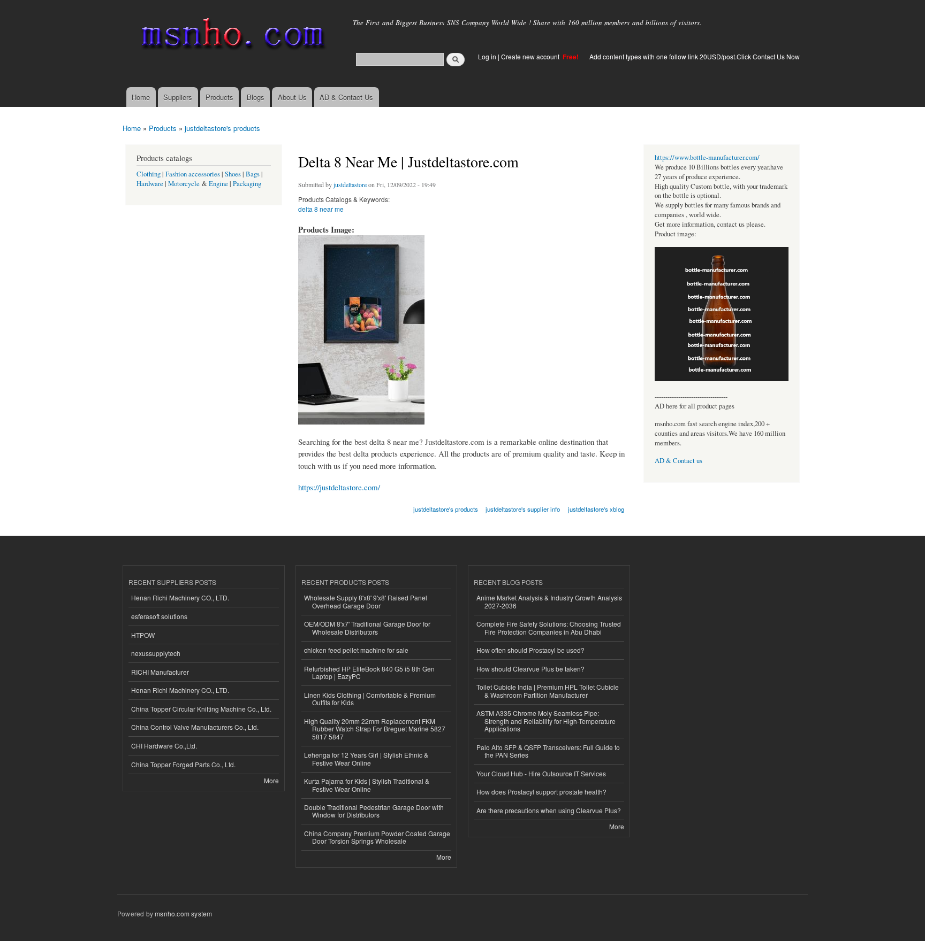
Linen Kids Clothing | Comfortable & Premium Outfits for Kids (370, 698)
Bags (253, 174)
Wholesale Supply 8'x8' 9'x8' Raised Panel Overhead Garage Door (365, 601)
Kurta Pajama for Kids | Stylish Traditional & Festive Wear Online (366, 784)
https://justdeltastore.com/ (339, 487)
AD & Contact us (678, 460)
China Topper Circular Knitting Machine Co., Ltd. (201, 708)
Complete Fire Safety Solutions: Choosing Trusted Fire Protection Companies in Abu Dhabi (548, 627)
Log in (487, 56)
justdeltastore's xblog (596, 509)
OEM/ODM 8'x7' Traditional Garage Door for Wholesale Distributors (367, 627)
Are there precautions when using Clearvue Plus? (548, 810)
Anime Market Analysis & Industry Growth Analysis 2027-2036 (549, 601)
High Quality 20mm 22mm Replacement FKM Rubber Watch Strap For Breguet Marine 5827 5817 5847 (374, 728)
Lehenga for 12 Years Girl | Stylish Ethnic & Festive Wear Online (366, 758)
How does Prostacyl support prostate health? (541, 791)
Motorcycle (184, 183)
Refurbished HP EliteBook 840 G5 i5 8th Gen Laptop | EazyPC (369, 672)
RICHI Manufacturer (160, 671)
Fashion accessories (192, 174)
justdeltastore (350, 184)
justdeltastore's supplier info (523, 509)
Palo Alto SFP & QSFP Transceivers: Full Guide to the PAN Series (548, 751)
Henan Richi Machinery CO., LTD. (180, 597)
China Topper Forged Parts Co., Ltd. (183, 764)
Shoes (233, 174)
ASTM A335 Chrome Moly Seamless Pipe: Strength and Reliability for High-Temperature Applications (546, 720)
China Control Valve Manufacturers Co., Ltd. (195, 726)
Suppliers (177, 97)
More (271, 780)
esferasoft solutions (159, 616)
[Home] (231, 36)
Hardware (150, 183)
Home (141, 97)
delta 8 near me (321, 208)
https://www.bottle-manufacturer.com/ (707, 157)
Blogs (255, 97)
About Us (292, 97)
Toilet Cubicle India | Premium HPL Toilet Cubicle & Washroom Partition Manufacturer (547, 690)
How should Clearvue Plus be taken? (530, 668)
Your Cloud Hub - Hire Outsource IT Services (541, 773)
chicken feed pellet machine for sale (356, 649)
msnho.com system (183, 913)
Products (219, 97)
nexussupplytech (155, 653)
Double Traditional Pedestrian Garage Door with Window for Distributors (374, 811)
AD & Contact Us (346, 97)
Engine (218, 183)
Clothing (149, 174)
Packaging (247, 183)
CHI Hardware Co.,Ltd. (164, 745)
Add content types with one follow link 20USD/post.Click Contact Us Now (694, 56)
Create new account (531, 56)
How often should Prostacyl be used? (530, 649)
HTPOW (143, 634)
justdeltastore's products (222, 128)
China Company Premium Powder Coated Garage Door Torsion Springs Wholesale (377, 837)
